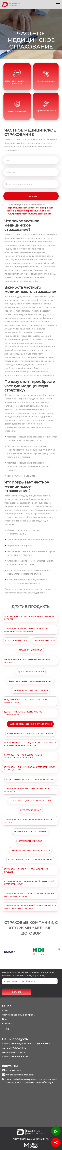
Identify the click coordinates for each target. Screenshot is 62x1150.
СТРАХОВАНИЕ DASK (44, 640)
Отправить (31, 196)
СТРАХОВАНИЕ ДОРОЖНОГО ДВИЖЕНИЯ (26, 1043)
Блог (5, 1019)
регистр (16, 992)
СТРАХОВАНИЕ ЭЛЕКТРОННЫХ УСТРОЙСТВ (30, 860)
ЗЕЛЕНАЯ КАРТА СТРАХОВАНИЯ (30, 831)
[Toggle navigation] (58, 4)
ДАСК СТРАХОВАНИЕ (14, 1052)
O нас (5, 1010)
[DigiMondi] (31, 1145)
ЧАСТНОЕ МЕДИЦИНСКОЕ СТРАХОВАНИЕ (30, 724)
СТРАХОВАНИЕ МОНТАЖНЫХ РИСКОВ (30, 850)
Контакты (7, 1023)
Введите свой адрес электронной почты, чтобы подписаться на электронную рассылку (28, 974)
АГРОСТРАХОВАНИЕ (30, 810)
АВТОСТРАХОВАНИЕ (14, 1047)
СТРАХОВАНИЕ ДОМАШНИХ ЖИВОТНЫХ (30, 800)
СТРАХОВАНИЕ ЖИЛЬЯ (30, 650)
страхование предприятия (30, 671)
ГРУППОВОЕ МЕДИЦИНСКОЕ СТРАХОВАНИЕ (30, 733)
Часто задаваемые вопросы (18, 1014)
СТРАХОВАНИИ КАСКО (17, 640)
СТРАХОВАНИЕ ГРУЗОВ (30, 841)
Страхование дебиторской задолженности (30, 681)
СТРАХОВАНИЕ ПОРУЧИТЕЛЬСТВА (30, 690)
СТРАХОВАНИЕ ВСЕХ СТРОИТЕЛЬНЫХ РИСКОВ (30, 779)
